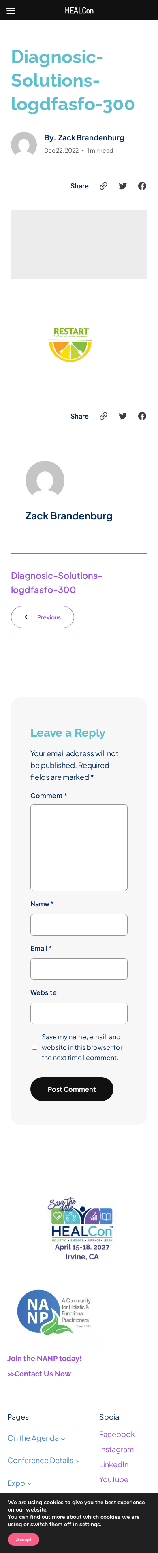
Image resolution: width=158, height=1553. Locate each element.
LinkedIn (113, 1464)
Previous (49, 617)
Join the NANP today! (44, 1358)
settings (89, 1524)
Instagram (116, 1449)
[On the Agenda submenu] (63, 1438)
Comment (48, 795)
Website (43, 992)
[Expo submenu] (29, 1483)
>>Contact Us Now (39, 1374)
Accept (23, 1539)
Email (41, 948)
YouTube (113, 1479)
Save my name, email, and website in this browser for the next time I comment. (82, 1047)
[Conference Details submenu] (77, 1461)
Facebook (117, 1434)
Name (41, 903)
